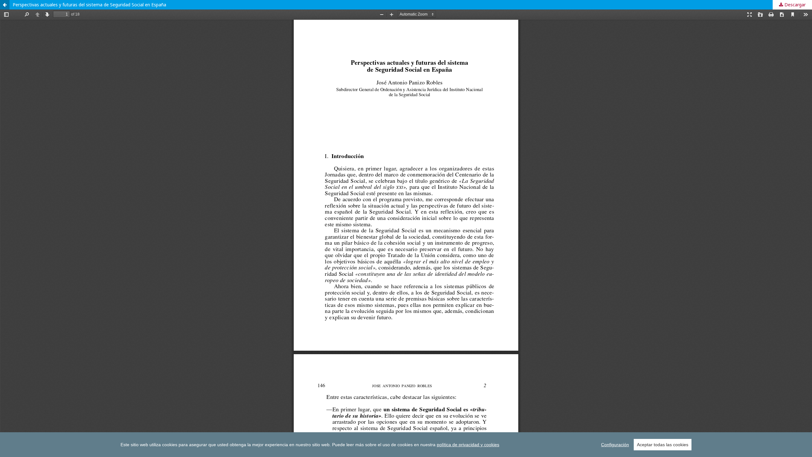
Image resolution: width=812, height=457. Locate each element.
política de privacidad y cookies (468, 444)
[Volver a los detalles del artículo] (5, 5)
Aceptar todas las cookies (662, 444)
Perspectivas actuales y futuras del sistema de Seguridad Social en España (89, 5)
